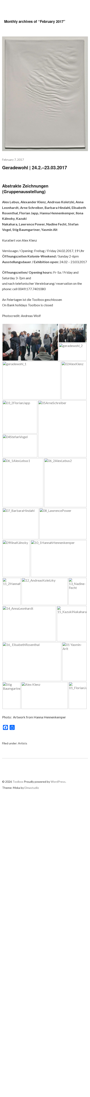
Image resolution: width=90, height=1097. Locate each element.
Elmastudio (31, 787)
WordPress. (58, 781)
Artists (22, 743)
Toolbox (15, 6)
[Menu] (84, 6)
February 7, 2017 (13, 159)
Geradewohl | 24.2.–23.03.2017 (34, 167)
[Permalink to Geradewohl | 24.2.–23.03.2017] (45, 150)
